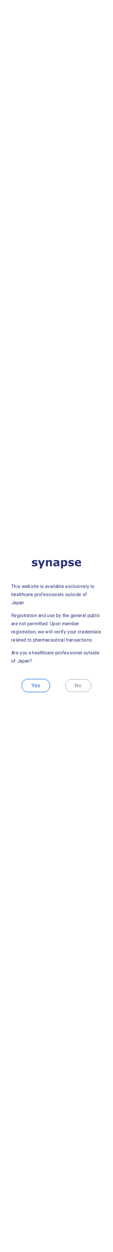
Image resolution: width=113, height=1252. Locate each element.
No (78, 685)
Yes (35, 685)
